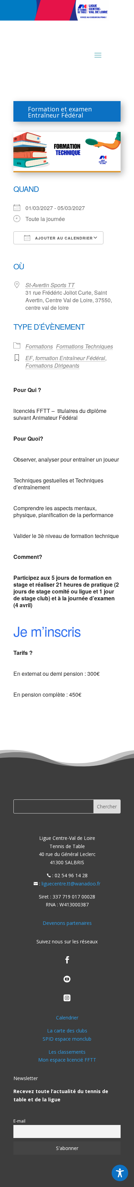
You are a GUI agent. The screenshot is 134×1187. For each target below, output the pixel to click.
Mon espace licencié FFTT (67, 1059)
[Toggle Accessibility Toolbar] (120, 1173)
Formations (39, 346)
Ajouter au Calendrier (63, 238)
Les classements (67, 1052)
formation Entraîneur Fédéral (70, 358)
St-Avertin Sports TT (50, 285)
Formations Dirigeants (52, 365)
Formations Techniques (84, 346)
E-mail (19, 1121)
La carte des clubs (67, 1030)
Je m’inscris (47, 630)
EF (29, 358)
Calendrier (67, 1017)
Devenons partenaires (67, 923)
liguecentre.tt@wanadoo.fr (71, 883)
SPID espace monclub (67, 1039)
